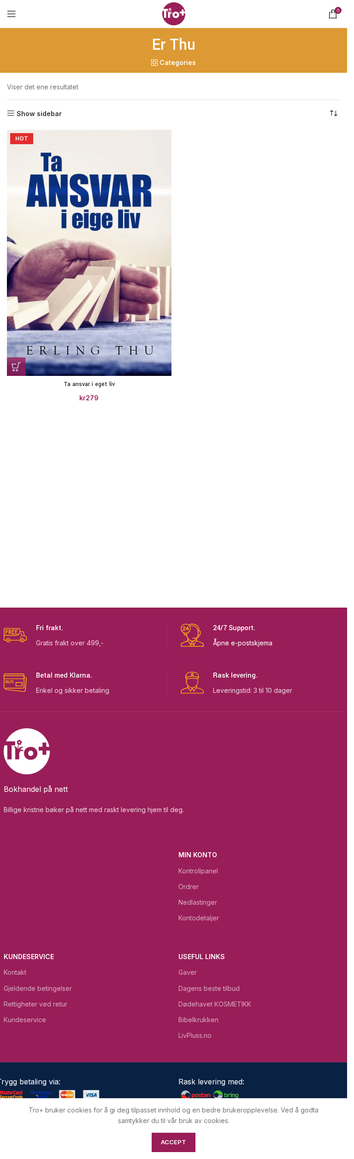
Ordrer (188, 886)
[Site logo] (173, 13)
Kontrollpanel (198, 871)
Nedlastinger (197, 902)
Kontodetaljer (198, 918)
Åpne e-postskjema (242, 643)
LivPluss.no (195, 1035)
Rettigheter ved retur (35, 1004)
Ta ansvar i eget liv (89, 384)
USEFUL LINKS (201, 956)
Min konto (197, 855)
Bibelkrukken (198, 1020)
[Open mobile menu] (11, 14)
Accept (173, 1142)
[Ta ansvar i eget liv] (89, 253)
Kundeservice (29, 956)
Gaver (187, 972)
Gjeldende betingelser (38, 988)
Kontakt (15, 972)
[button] (16, 366)
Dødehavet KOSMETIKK (214, 1004)
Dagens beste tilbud (209, 988)
